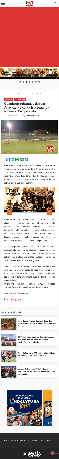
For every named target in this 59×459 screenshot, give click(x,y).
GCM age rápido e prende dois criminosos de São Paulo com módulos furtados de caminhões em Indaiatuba (36, 339)
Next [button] (56, 73)
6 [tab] (36, 82)
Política (42, 440)
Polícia (13, 440)
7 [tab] (39, 82)
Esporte (8, 99)
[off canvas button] (3, 3)
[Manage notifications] (52, 453)
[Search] (55, 3)
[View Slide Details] (29, 73)
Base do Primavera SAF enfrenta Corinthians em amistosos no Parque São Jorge (36, 354)
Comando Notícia (32, 116)
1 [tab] (20, 82)
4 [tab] (29, 82)
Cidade (20, 440)
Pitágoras (16, 299)
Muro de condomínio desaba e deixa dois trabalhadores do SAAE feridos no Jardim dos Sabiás (37, 323)
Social (49, 440)
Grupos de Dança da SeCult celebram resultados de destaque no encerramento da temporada (36, 371)
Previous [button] (3, 73)
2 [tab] (23, 82)
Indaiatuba (20, 99)
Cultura (27, 440)
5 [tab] (32, 82)
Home (6, 440)
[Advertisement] (29, 37)
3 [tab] (26, 82)
